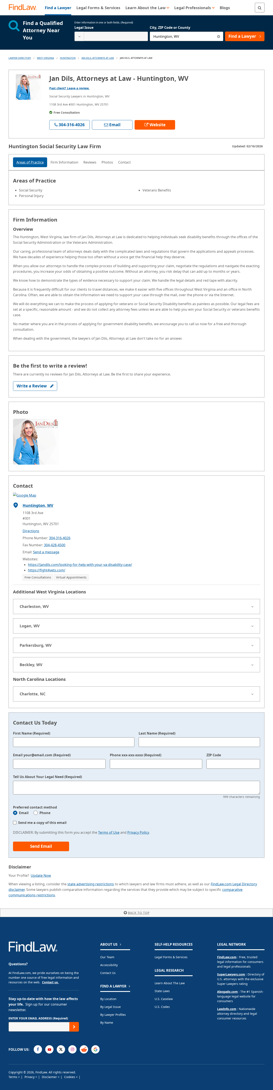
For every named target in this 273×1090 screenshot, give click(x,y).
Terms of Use (108, 832)
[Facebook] (38, 1049)
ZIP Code (213, 755)
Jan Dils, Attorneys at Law (97, 57)
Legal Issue (83, 27)
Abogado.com (227, 992)
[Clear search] (218, 36)
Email (24, 812)
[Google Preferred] (95, 1049)
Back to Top (139, 913)
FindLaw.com (227, 957)
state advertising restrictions (90, 884)
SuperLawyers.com (231, 974)
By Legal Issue (110, 1007)
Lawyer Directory (20, 57)
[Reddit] (84, 1049)
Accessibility (109, 965)
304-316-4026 (59, 538)
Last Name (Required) (157, 733)
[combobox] (111, 36)
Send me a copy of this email (42, 822)
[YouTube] (49, 1049)
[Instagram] (72, 1049)
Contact (124, 162)
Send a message (46, 552)
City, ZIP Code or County (170, 27)
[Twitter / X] (61, 1049)
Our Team (107, 957)
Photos (107, 162)
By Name (106, 1022)
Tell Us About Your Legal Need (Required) (47, 776)
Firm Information (64, 162)
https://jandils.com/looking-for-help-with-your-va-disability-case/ (80, 564)
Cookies (70, 1077)
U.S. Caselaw (164, 999)
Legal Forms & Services (171, 957)
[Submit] (74, 1027)
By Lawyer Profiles (113, 1015)
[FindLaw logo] (24, 8)
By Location (108, 999)
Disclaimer (50, 1077)
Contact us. (50, 982)
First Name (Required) (31, 733)
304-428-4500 (54, 545)
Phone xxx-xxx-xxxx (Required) (135, 755)
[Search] (259, 7)
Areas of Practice (30, 162)
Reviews (89, 162)
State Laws (162, 991)
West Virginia (45, 57)
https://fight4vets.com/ (46, 570)
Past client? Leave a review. (69, 88)
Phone (44, 812)
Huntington (68, 57)
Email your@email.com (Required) (42, 755)
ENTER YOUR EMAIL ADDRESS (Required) (38, 1018)
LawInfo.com (226, 1009)
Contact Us (108, 973)
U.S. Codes (162, 1007)
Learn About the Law (170, 983)
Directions (31, 531)
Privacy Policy (138, 832)
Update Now (41, 875)
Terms (13, 1077)
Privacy (30, 1077)
